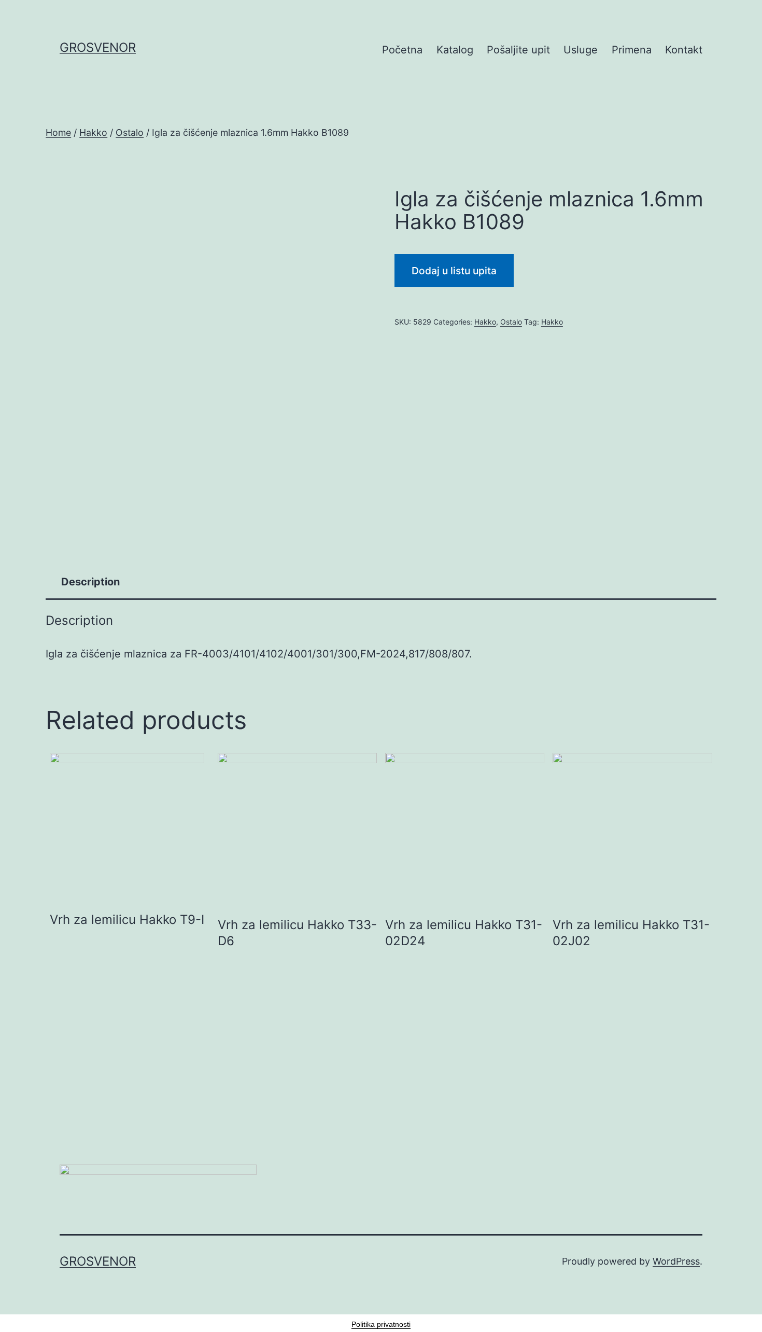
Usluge (580, 50)
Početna (402, 50)
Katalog (454, 50)
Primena (632, 50)
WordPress (676, 1261)
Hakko (93, 132)
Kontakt (683, 50)
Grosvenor (98, 47)
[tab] (90, 581)
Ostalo (130, 132)
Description (90, 582)
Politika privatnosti (381, 1324)
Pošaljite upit (518, 50)
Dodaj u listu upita (454, 270)
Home (58, 132)
